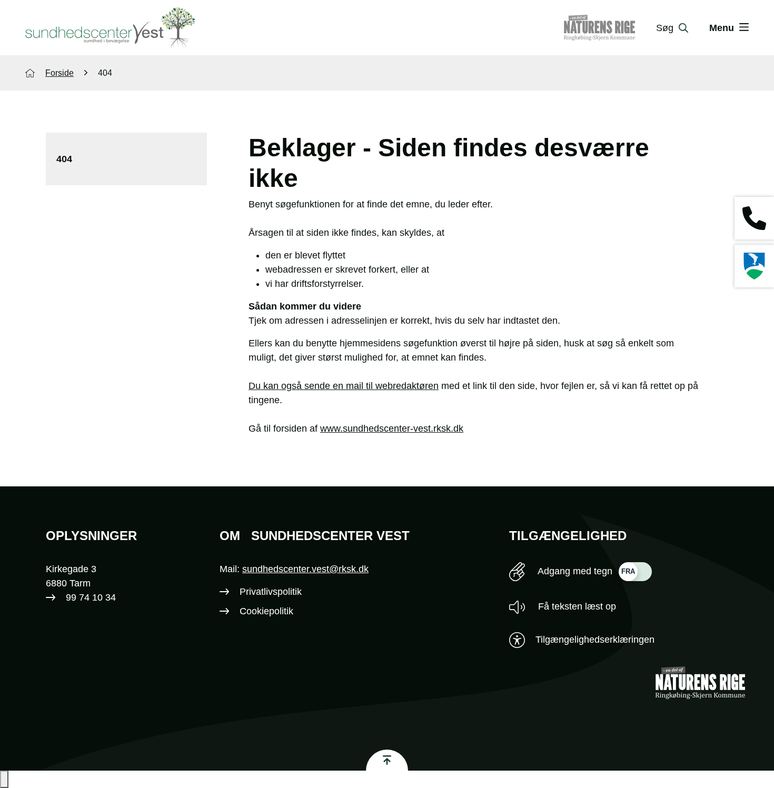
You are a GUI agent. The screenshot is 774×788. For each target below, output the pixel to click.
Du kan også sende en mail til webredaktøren (344, 386)
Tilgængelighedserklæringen (594, 639)
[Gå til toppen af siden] (387, 760)
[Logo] (110, 28)
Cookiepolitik (266, 611)
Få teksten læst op (575, 606)
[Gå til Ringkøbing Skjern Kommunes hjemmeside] (754, 266)
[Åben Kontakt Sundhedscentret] (754, 218)
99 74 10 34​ (91, 597)
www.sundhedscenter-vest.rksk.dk (391, 428)
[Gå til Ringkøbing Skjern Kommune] (610, 28)
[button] (4, 779)
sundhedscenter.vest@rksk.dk (305, 569)
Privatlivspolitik (271, 591)
